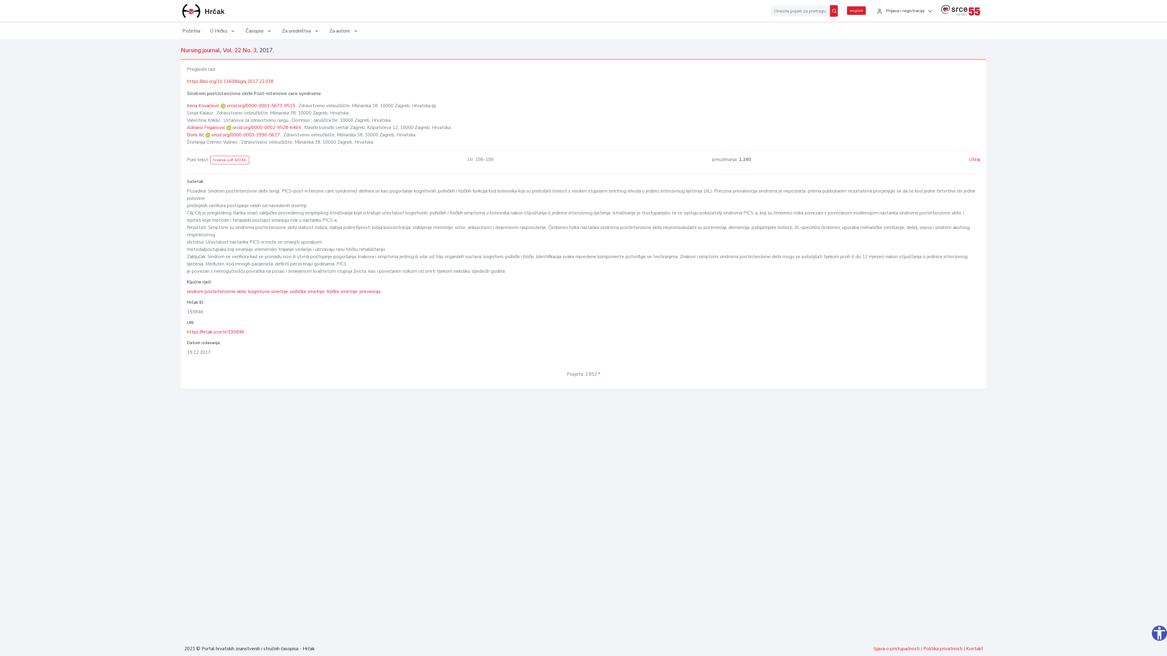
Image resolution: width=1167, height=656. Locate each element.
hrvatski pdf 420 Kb (229, 160)
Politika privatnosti (942, 649)
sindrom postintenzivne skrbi (216, 292)
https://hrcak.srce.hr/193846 (215, 332)
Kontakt (974, 649)
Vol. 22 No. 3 (239, 50)
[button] (903, 11)
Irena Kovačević (204, 106)
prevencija (370, 292)
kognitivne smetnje (268, 292)
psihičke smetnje (307, 292)
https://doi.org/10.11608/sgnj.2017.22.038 (230, 81)
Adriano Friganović (206, 128)
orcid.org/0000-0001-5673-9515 (261, 106)
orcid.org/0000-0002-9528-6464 (266, 128)
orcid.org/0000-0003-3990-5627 (246, 135)
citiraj (974, 159)
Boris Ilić (196, 135)
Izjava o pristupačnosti (896, 649)
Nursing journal (200, 50)
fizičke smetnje (342, 292)
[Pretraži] (834, 11)
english (856, 10)
